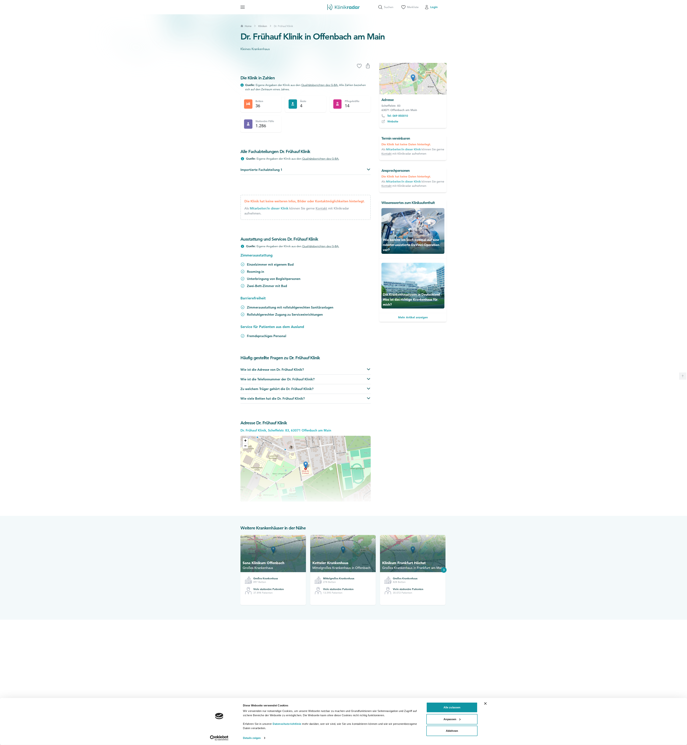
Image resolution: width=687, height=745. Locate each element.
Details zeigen (252, 737)
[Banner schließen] (485, 703)
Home (248, 26)
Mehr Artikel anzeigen (413, 317)
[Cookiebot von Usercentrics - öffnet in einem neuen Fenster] (219, 738)
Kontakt (321, 208)
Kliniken (262, 26)
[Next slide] (444, 570)
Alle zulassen (452, 707)
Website (392, 121)
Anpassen (450, 719)
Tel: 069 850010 (397, 115)
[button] (245, 440)
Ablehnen (452, 730)
